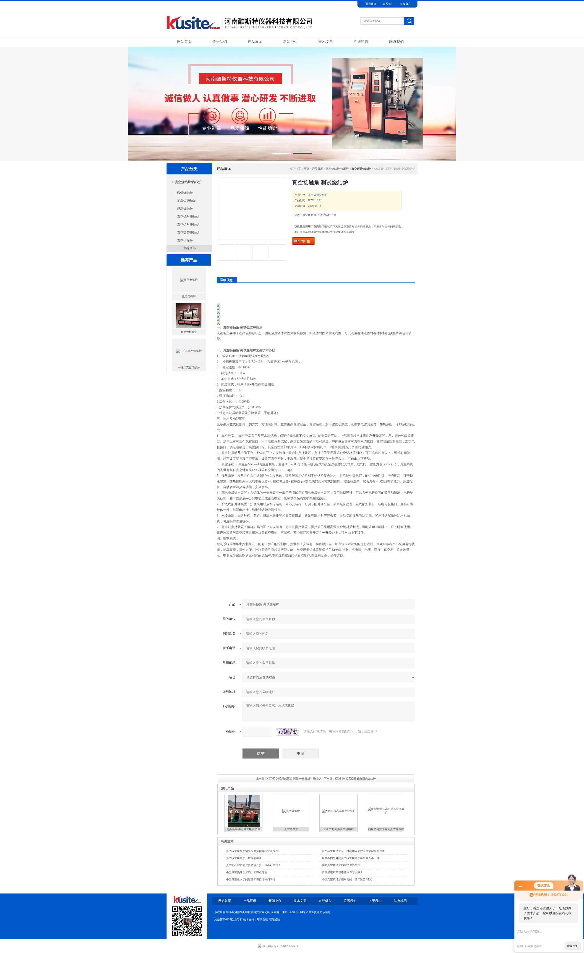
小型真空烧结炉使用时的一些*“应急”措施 (347, 879)
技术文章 (325, 42)
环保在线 (262, 919)
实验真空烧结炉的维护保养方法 (341, 865)
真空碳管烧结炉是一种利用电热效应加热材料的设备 (353, 851)
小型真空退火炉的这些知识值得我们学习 (250, 879)
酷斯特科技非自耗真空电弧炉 (386, 829)
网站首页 (184, 42)
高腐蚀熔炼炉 (189, 297)
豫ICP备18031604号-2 (295, 912)
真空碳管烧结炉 (317, 195)
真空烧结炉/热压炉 (188, 182)
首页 (306, 168)
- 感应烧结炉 (184, 208)
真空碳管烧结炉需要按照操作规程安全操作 (252, 851)
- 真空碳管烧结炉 (187, 232)
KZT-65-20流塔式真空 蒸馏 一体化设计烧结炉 (293, 778)
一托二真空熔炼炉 (189, 332)
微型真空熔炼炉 (188, 368)
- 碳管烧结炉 (184, 192)
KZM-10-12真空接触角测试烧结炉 (355, 778)
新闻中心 (290, 42)
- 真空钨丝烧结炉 (187, 216)
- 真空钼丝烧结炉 (187, 224)
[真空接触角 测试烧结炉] (252, 209)
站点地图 (400, 901)
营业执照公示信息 (320, 912)
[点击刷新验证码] (287, 731)
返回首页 (370, 3)
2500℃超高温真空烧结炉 (339, 829)
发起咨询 (572, 946)
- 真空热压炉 (184, 240)
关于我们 (219, 42)
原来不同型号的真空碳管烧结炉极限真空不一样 (350, 858)
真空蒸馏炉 (291, 829)
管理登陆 (274, 919)
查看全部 (189, 248)
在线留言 (405, 3)
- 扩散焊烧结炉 (185, 200)
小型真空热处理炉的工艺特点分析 (246, 872)
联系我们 (388, 3)
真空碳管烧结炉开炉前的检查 (244, 858)
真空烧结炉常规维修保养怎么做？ (342, 872)
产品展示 (255, 42)
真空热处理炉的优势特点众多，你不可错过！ (253, 865)
